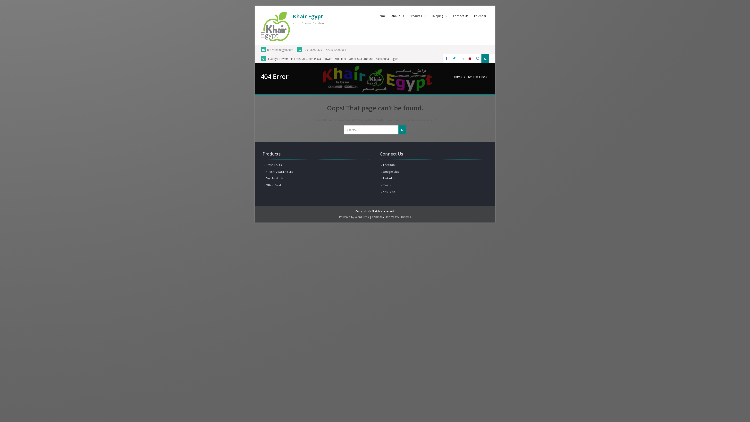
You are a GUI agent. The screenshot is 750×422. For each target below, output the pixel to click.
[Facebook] (446, 58)
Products (416, 16)
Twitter (388, 185)
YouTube (389, 192)
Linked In (389, 178)
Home (382, 16)
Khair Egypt (308, 16)
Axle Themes (403, 217)
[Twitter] (454, 58)
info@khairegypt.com (280, 50)
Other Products (276, 185)
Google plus (391, 171)
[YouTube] (470, 58)
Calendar (480, 16)
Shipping (437, 16)
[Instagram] (477, 58)
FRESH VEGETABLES (279, 171)
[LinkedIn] (462, 58)
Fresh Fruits (274, 165)
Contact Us (460, 16)
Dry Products (275, 178)
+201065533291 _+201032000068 (324, 50)
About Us (397, 16)
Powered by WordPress (354, 217)
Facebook (389, 165)
